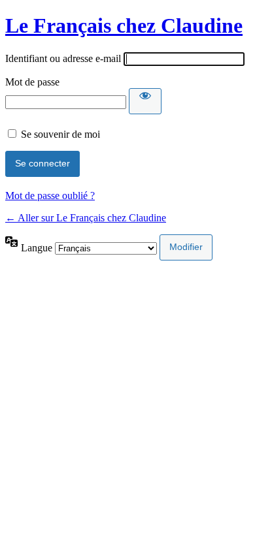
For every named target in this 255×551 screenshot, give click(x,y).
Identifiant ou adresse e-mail (63, 58)
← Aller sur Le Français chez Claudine (85, 217)
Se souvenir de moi (60, 134)
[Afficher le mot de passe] (145, 101)
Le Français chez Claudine (124, 25)
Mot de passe (32, 81)
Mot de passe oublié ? (50, 195)
